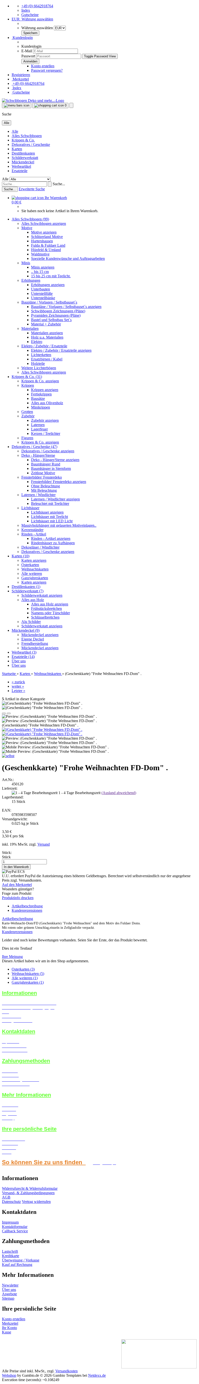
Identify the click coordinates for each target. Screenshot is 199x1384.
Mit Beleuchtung (44, 490)
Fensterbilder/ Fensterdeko (41, 477)
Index (25, 10)
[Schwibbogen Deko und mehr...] (33, 100)
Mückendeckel (23, 162)
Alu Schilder (31, 622)
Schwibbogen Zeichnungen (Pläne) (58, 311)
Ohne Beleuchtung (45, 486)
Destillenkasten (23, 153)
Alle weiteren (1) (25, 978)
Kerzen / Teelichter (45, 433)
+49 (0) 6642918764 (37, 6)
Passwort (28, 56)
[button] (32, 19)
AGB (6, 1197)
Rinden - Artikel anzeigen (50, 538)
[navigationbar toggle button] (16, 105)
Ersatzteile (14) (23, 657)
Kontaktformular (14, 1227)
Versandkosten (66, 1371)
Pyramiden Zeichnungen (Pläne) (56, 315)
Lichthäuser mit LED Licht (52, 521)
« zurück (18, 682)
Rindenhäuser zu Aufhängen (53, 543)
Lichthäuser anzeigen (47, 512)
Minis (25, 263)
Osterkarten (30, 565)
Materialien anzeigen (47, 333)
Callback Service (15, 1231)
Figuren (27, 438)
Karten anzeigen (33, 560)
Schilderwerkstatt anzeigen (41, 595)
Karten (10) (20, 556)
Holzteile (38, 363)
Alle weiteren (31, 573)
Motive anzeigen (44, 232)
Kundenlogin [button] (22, 37)
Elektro (36, 342)
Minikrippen (40, 407)
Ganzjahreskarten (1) (28, 982)
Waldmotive (40, 254)
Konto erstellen (42, 66)
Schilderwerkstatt (25, 158)
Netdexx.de (97, 1375)
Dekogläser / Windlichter (40, 547)
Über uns (19, 661)
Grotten (27, 412)
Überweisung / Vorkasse (20, 1260)
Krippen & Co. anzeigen (40, 381)
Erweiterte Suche (32, 189)
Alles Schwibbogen (27, 136)
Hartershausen (42, 241)
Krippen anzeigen (44, 390)
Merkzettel (20, 79)
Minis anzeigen (42, 267)
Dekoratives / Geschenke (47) (34, 447)
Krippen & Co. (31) (27, 377)
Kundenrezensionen (27, 910)
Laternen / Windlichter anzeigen (55, 499)
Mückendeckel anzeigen (39, 635)
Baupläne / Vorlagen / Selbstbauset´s (49, 302)
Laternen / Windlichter (38, 495)
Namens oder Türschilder (50, 613)
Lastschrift (10, 1251)
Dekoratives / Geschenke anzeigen (47, 451)
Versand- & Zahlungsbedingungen (28, 1193)
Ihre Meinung (12, 957)
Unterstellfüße (42, 293)
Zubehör (27, 416)
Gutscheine (30, 15)
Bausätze (38, 398)
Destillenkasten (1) (26, 587)
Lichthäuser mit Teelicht (49, 517)
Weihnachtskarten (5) (28, 974)
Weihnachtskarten (35, 569)
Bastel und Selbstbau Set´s (51, 320)
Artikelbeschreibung (27, 906)
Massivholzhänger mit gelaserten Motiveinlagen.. (58, 525)
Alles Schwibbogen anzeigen (43, 223)
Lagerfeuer (39, 429)
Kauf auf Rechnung (17, 1264)
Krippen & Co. (23, 140)
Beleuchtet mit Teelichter (50, 503)
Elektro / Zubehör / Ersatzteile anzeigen (61, 350)
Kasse (6, 1332)
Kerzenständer (32, 530)
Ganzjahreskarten (34, 578)
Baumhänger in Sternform (51, 468)
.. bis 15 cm (40, 272)
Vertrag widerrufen (36, 1202)
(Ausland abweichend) (118, 793)
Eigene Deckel (32, 639)
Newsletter (10, 1285)
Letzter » (18, 691)
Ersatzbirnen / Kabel (46, 359)
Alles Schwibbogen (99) (30, 219)
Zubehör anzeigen (45, 420)
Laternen (38, 425)
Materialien (30, 328)
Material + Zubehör (46, 324)
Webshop (9, 1375)
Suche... (59, 184)
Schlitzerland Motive (47, 237)
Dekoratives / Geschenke (31, 144)
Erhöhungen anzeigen (48, 285)
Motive (26, 228)
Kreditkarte (10, 1256)
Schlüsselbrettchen (45, 617)
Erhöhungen (30, 280)
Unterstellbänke (43, 298)
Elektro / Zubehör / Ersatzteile (44, 346)
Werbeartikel (21, 166)
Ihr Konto (9, 1328)
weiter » (18, 686)
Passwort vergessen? (47, 70)
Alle (15, 131)
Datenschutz (11, 1202)
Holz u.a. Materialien (47, 337)
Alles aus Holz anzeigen (49, 604)
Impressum (10, 1222)
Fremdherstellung (34, 643)
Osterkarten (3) (23, 969)
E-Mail (26, 51)
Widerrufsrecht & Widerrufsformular (30, 1188)
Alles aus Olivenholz (47, 403)
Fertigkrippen (41, 394)
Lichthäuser (30, 508)
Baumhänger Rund (45, 464)
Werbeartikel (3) (24, 652)
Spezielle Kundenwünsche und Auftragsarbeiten (68, 258)
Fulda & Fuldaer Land (48, 245)
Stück (6, 857)
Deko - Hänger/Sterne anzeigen (55, 460)
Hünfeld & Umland (46, 250)
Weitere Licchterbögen (38, 368)
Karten (17, 149)
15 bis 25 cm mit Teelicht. (51, 276)
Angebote (9, 1294)
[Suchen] (50, 184)
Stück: (7, 852)
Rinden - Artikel (33, 534)
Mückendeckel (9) (26, 630)
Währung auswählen (37, 28)
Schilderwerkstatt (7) (27, 591)
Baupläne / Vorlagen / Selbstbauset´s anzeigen (66, 307)
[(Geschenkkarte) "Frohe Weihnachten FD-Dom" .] (42, 729)
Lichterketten (41, 355)
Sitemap (8, 1298)
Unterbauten (40, 289)
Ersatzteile (19, 171)
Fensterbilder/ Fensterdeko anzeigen (58, 482)
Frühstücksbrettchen (46, 608)
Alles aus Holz (32, 600)
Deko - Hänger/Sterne (38, 455)
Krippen (27, 385)
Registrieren (21, 75)
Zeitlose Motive (43, 473)
